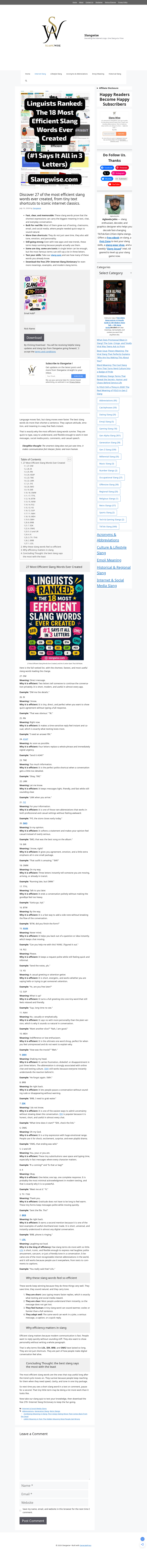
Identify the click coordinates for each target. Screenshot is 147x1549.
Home (75, 2)
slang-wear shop (115, 245)
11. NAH (31, 513)
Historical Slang (115, 74)
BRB (24, 1215)
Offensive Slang (109, 484)
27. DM (30, 466)
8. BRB (31, 522)
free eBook (113, 237)
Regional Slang (108, 491)
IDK (23, 1103)
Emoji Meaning (98, 74)
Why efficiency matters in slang (38, 550)
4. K (29, 534)
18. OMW (32, 492)
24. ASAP (31, 474)
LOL (24, 1239)
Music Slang (106, 463)
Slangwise (91, 35)
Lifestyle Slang (56, 74)
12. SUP (31, 510)
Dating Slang (107, 414)
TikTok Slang (108, 526)
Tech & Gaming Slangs (111, 519)
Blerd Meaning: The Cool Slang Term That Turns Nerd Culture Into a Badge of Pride (113, 368)
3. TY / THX (32, 537)
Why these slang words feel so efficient (42, 546)
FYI (24, 802)
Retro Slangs (55, 1411)
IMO (25, 823)
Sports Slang (106, 512)
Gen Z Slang (107, 449)
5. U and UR (33, 531)
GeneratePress (85, 1545)
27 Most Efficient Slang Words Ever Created (44, 462)
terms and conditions (45, 351)
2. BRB (31, 540)
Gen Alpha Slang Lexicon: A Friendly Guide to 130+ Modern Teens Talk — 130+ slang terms (114, 322)
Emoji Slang (106, 421)
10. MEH (31, 516)
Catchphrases (108, 407)
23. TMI (30, 477)
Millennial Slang (109, 456)
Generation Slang (42, 1411)
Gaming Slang (108, 428)
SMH (24, 1054)
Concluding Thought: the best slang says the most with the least (43, 555)
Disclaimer (99, 2)
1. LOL (31, 543)
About (81, 2)
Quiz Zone (105, 241)
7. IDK (30, 525)
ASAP (25, 739)
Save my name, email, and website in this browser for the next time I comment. (56, 1511)
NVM (25, 928)
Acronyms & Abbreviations (77, 74)
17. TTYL (31, 495)
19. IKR (30, 489)
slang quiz (56, 255)
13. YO (31, 507)
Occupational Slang (110, 477)
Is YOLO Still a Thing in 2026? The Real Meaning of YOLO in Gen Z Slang (113, 390)
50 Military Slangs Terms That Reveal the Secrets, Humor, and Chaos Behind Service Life (112, 379)
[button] (26, 80)
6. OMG (31, 528)
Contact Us (89, 2)
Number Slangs (108, 470)
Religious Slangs (108, 498)
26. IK (29, 469)
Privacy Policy (122, 2)
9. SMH (31, 519)
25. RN (30, 471)
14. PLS (31, 504)
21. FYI (30, 483)
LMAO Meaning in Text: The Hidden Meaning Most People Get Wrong (52, 1419)
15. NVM (31, 501)
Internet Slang (40, 74)
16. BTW (31, 498)
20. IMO (30, 486)
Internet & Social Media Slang (34, 1408)
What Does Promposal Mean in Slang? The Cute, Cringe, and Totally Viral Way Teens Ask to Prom (114, 343)
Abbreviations (28, 1411)
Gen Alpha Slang (110, 435)
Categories (103, 267)
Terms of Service (110, 2)
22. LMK (30, 480)
